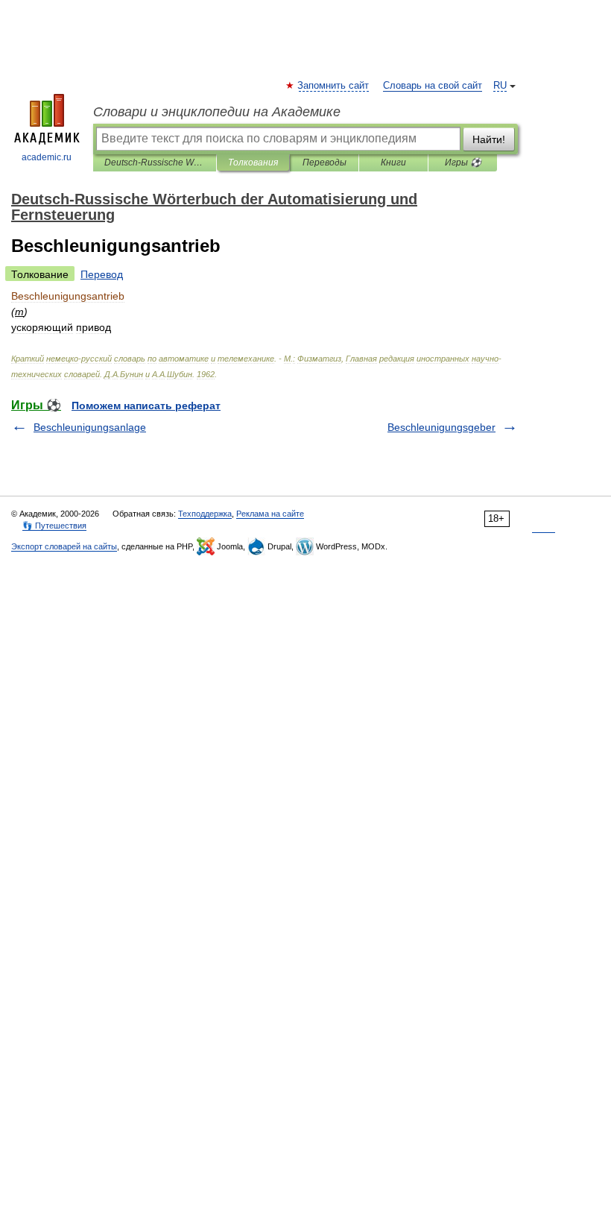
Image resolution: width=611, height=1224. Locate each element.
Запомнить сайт (334, 86)
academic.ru (47, 157)
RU (500, 86)
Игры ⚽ (463, 162)
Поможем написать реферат (146, 405)
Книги (393, 162)
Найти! (488, 139)
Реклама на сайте (270, 513)
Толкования (253, 162)
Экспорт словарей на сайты (64, 546)
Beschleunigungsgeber (441, 427)
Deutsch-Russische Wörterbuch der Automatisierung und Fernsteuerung (154, 162)
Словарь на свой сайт (432, 86)
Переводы (324, 162)
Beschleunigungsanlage (90, 427)
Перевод (101, 274)
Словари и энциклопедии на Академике (217, 111)
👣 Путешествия (54, 525)
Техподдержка (205, 513)
